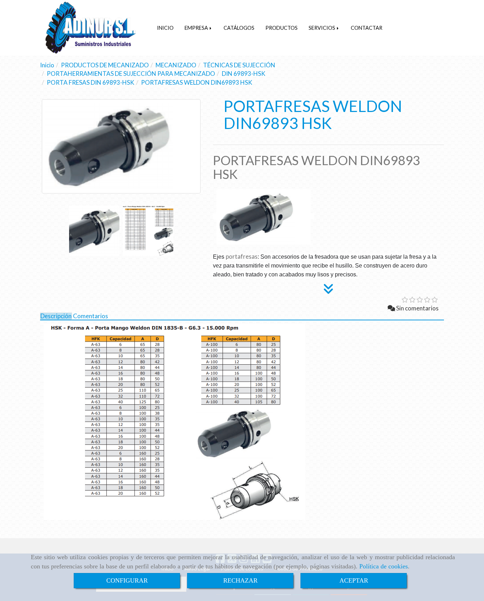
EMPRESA (197, 28)
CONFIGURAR (127, 580)
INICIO (165, 28)
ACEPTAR (353, 580)
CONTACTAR (366, 28)
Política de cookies (383, 566)
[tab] (56, 316)
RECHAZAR (240, 580)
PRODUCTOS (281, 28)
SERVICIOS (322, 28)
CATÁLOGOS (239, 28)
